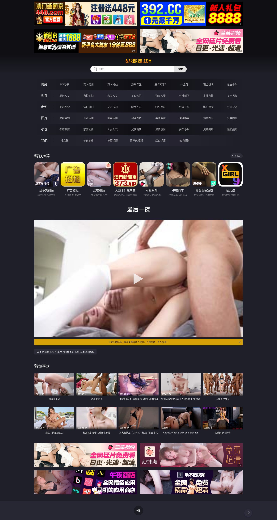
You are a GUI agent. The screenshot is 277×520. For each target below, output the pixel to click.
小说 (44, 129)
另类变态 (232, 107)
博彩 (44, 84)
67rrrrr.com (138, 61)
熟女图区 (208, 118)
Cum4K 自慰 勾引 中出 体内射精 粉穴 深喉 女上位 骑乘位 (65, 351)
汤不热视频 (136, 140)
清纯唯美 (184, 118)
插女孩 (64, 140)
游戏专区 (136, 84)
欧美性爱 (136, 107)
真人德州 (88, 84)
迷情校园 (160, 129)
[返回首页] (248, 513)
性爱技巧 (232, 129)
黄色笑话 (208, 129)
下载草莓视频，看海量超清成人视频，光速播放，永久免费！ (138, 342)
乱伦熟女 (208, 107)
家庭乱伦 (88, 129)
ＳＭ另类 (232, 95)
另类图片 (232, 118)
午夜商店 (88, 140)
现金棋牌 (208, 84)
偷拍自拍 (88, 107)
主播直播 (208, 95)
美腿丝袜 (160, 118)
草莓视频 (112, 140)
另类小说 (184, 129)
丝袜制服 (184, 95)
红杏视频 (160, 140)
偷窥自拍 (64, 118)
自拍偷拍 (88, 95)
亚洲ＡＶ (64, 95)
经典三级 (184, 107)
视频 (44, 95)
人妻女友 (112, 129)
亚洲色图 (88, 118)
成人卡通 (112, 107)
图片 (44, 118)
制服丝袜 (160, 107)
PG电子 (64, 84)
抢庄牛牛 (232, 84)
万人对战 (112, 84)
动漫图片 (136, 118)
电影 (44, 107)
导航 (44, 140)
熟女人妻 (160, 95)
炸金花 (184, 84)
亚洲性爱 (64, 107)
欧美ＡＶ (112, 95)
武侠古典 (136, 129)
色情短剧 (184, 140)
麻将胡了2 (160, 84)
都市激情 (64, 129)
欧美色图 (112, 118)
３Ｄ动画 (136, 95)
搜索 (180, 69)
